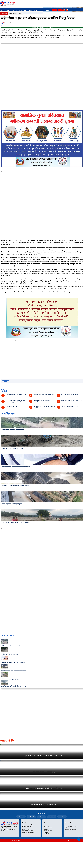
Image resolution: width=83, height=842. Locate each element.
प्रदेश (25, 11)
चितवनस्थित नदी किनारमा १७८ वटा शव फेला (12, 448)
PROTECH (73, 840)
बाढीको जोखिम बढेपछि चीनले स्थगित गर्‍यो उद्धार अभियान (15, 485)
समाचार (8, 11)
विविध (47, 11)
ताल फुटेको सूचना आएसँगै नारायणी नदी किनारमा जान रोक (15, 522)
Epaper (60, 10)
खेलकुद (42, 11)
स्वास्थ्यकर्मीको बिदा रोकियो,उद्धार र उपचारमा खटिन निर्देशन (16, 467)
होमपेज (2, 11)
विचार (30, 11)
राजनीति (15, 11)
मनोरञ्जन (36, 11)
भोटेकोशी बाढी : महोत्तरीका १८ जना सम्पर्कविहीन (13, 430)
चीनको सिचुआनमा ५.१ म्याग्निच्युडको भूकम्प (12, 504)
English (54, 10)
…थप (11, 831)
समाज (20, 11)
